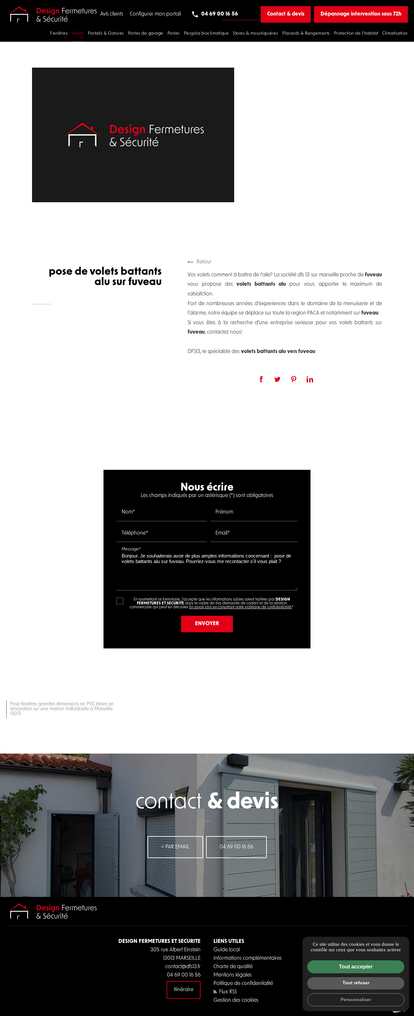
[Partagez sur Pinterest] (293, 379)
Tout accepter (356, 966)
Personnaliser (356, 999)
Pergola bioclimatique (206, 33)
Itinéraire (183, 989)
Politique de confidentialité (243, 983)
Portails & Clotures (106, 33)
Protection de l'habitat (356, 33)
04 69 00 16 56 (219, 14)
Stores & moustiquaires (255, 33)
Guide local (226, 950)
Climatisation (395, 33)
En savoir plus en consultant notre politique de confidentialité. (240, 607)
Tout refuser (356, 982)
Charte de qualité (233, 966)
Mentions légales (232, 975)
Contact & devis (285, 14)
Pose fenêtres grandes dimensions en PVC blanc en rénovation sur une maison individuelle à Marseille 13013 (62, 709)
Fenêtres (59, 33)
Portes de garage (145, 33)
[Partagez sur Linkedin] (309, 379)
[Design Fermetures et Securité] (51, 14)
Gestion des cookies (235, 1000)
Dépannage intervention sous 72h (361, 14)
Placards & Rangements (306, 33)
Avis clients (111, 14)
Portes (174, 33)
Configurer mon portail (155, 14)
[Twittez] (277, 379)
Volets (78, 33)
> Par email (175, 847)
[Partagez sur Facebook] (261, 379)
